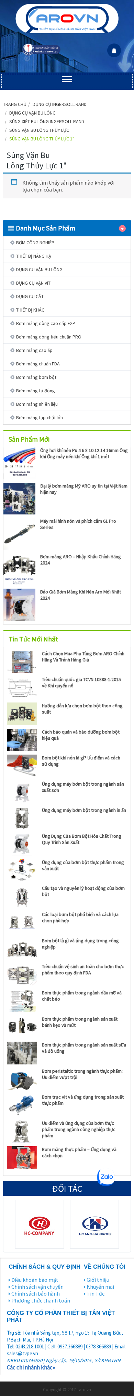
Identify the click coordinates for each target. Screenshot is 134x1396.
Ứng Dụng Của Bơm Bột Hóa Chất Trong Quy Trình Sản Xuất (81, 839)
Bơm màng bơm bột (36, 377)
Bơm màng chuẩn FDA (38, 364)
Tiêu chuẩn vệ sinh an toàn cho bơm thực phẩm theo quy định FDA (83, 969)
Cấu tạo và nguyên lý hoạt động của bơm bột (83, 891)
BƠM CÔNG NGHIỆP (35, 242)
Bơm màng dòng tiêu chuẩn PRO (48, 337)
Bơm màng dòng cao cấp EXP (45, 323)
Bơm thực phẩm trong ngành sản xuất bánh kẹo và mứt (80, 1022)
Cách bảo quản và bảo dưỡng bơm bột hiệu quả (81, 735)
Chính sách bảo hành (35, 1293)
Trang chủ (14, 104)
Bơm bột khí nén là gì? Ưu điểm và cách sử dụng (81, 761)
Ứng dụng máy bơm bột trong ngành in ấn (84, 810)
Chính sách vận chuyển (37, 1286)
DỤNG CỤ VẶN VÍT (33, 283)
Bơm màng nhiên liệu (37, 404)
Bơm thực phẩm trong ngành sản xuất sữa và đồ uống (84, 1048)
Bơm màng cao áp (34, 350)
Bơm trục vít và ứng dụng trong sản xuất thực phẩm (83, 1100)
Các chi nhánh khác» (31, 1367)
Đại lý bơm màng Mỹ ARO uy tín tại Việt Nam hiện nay (83, 489)
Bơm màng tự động (35, 390)
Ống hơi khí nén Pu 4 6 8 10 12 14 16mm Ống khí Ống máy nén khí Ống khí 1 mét (84, 453)
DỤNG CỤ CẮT (30, 296)
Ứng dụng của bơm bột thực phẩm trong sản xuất (83, 865)
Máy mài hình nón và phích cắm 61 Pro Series (78, 524)
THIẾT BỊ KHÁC (30, 310)
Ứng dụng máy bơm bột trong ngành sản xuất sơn (83, 787)
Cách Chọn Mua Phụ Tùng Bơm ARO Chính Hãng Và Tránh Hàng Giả (83, 656)
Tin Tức (95, 1293)
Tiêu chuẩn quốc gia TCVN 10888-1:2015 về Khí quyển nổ (81, 682)
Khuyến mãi (100, 1286)
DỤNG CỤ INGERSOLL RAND (60, 104)
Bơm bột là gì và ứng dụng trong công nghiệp (80, 943)
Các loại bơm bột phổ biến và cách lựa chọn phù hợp (80, 917)
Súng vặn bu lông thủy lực (39, 130)
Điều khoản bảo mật (34, 1279)
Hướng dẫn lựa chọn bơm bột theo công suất (82, 708)
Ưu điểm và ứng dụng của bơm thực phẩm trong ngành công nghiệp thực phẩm (78, 1129)
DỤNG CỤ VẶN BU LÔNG (32, 113)
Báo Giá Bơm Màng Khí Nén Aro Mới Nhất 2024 (80, 595)
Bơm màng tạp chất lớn (39, 417)
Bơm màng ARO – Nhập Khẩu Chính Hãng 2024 (80, 559)
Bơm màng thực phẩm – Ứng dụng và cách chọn (79, 1152)
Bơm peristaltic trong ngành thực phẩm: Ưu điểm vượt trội (82, 1074)
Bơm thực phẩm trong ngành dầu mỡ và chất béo (82, 996)
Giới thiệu (98, 1279)
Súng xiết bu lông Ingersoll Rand (46, 121)
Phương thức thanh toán (40, 1300)
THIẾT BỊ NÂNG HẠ (33, 256)
